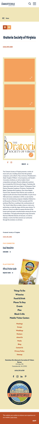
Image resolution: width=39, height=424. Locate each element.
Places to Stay (19, 302)
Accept (34, 421)
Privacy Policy (19, 351)
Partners (19, 334)
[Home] (8, 4)
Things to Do (19, 290)
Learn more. (13, 417)
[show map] (5, 27)
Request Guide (7, 273)
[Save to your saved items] (9, 27)
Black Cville (19, 314)
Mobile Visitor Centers (19, 318)
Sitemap (19, 354)
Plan (19, 310)
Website (24, 164)
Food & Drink (19, 298)
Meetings (19, 324)
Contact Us (19, 348)
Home (7, 18)
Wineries (19, 294)
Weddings (19, 330)
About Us (19, 337)
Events (19, 306)
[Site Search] (29, 3)
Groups (19, 327)
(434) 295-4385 (8, 47)
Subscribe (5, 252)
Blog (19, 344)
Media (19, 341)
